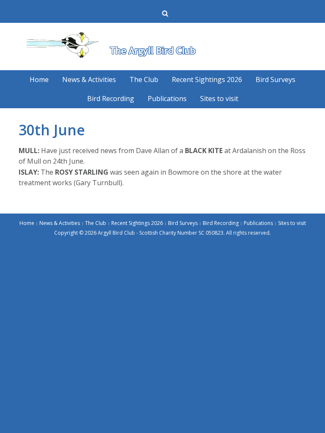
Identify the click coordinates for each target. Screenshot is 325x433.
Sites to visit (219, 98)
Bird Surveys (275, 79)
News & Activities (89, 79)
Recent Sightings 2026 (207, 79)
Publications (167, 98)
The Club (143, 79)
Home (39, 79)
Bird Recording (110, 98)
